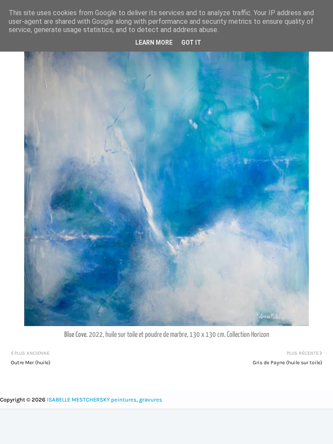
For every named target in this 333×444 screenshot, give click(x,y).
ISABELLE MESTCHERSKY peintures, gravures (104, 399)
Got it (191, 42)
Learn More (154, 42)
